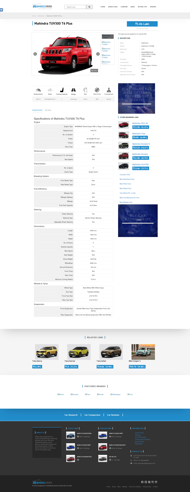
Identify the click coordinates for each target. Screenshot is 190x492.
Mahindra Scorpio (140, 154)
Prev (35, 54)
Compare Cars (125, 174)
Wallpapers (139, 444)
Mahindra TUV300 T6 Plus (54, 16)
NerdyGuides (139, 441)
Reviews (153, 7)
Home (103, 7)
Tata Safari (101, 361)
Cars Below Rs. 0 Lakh (128, 193)
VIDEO (95, 70)
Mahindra (41, 16)
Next (98, 54)
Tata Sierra (37, 361)
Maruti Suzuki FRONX (84, 433)
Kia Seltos (112, 457)
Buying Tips (142, 7)
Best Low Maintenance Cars (129, 197)
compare (124, 7)
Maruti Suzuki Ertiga (84, 457)
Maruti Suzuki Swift (84, 445)
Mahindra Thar (138, 133)
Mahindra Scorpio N (141, 143)
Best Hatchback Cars (127, 179)
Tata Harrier (70, 361)
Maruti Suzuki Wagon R (117, 445)
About (114, 487)
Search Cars (113, 7)
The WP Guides (140, 437)
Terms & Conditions (135, 487)
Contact (155, 487)
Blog (119, 487)
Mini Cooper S (135, 361)
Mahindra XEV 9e (140, 123)
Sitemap (124, 487)
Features (48, 110)
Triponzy (138, 435)
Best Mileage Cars (126, 202)
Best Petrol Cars (125, 184)
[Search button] (89, 7)
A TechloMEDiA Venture (45, 9)
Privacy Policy (147, 487)
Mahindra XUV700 (140, 164)
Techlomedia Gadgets (142, 439)
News (133, 7)
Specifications (37, 110)
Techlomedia (139, 433)
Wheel (44, 6)
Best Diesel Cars (125, 188)
